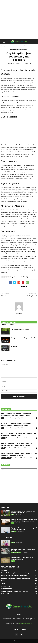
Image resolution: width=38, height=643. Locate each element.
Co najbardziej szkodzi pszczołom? (23, 338)
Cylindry (4, 570)
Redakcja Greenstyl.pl (10, 417)
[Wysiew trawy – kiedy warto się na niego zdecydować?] (5, 560)
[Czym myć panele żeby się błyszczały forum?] (5, 551)
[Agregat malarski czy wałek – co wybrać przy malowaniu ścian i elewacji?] (5, 530)
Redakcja (11, 63)
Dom (2, 417)
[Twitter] (21, 634)
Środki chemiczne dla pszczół (21, 49)
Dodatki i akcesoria (5, 457)
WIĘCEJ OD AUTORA (8, 325)
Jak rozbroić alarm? (6, 296)
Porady (13, 542)
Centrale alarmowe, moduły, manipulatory (16, 578)
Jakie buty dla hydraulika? (29, 296)
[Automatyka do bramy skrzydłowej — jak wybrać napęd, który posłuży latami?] (5, 522)
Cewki (3, 581)
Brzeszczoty (5, 586)
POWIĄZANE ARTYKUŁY (9, 322)
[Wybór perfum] (5, 543)
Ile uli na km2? (15, 346)
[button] (35, 41)
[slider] (6, 277)
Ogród (12, 49)
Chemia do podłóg (16, 552)
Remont (3, 437)
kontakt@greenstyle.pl (25, 623)
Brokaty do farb (6, 588)
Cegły (3, 583)
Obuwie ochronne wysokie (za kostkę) (14, 591)
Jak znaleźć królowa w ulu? (20, 329)
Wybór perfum (15, 540)
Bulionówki (5, 594)
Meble (2, 447)
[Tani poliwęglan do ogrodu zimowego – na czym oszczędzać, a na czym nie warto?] (5, 513)
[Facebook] (16, 634)
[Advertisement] (19, 19)
